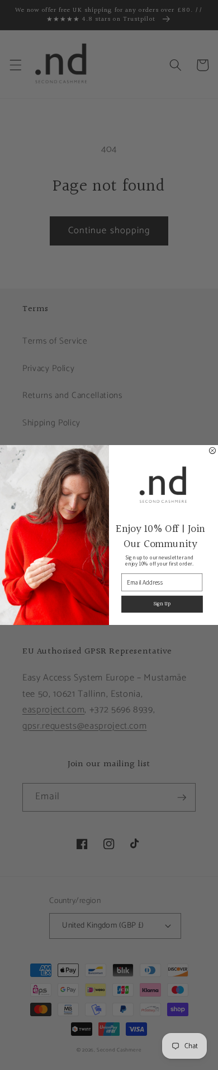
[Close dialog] (212, 450)
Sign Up (162, 604)
